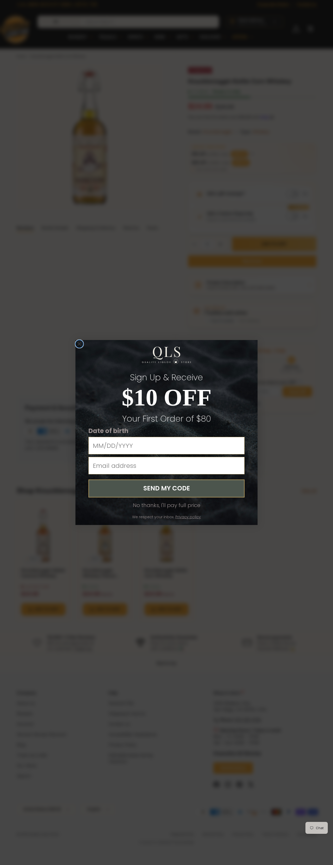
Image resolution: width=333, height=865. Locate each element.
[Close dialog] (79, 344)
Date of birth (108, 431)
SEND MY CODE (166, 488)
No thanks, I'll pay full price (166, 505)
